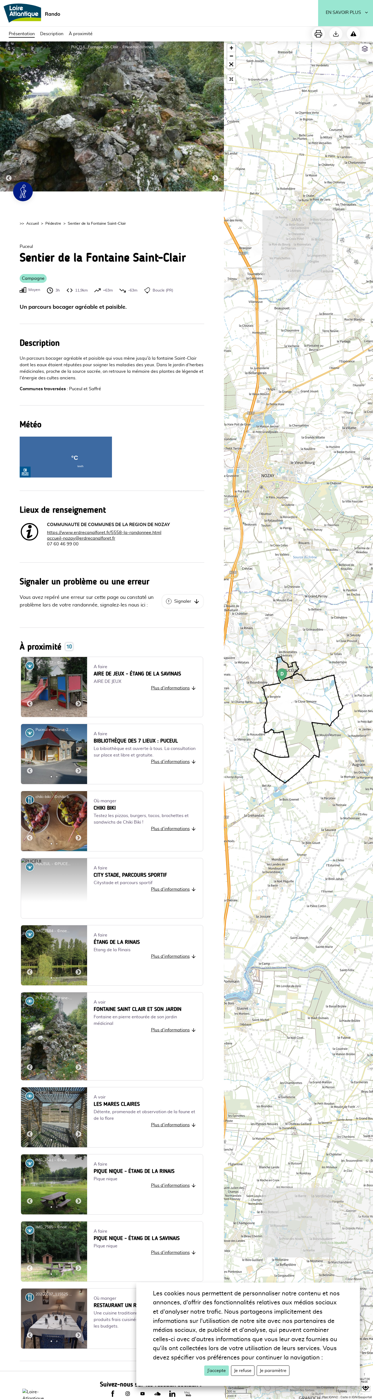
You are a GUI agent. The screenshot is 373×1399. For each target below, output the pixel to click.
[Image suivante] (215, 116)
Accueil (32, 224)
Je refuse (242, 1370)
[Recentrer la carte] (231, 79)
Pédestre (53, 224)
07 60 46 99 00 (63, 544)
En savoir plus (343, 12)
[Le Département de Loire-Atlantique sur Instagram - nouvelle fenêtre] (127, 1394)
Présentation (22, 34)
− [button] (231, 56)
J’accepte (216, 1370)
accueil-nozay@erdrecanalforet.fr (81, 538)
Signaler (182, 601)
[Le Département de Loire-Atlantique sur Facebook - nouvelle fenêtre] (112, 1394)
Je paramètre (273, 1370)
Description (51, 34)
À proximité (81, 34)
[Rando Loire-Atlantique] (33, 13)
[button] (231, 64)
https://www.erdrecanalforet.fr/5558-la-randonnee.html (104, 532)
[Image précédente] (8, 116)
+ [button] (231, 47)
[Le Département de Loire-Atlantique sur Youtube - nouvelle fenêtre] (142, 1394)
